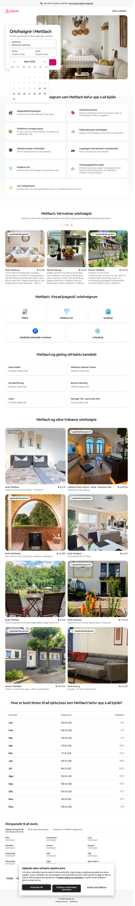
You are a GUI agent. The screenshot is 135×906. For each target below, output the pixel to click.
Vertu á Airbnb (119, 11)
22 (40, 88)
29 (40, 94)
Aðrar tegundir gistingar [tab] (38, 829)
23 (45, 88)
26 (24, 94)
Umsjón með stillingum (96, 887)
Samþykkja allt (36, 887)
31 (14, 99)
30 (45, 94)
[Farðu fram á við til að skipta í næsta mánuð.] (44, 61)
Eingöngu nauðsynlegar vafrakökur (66, 888)
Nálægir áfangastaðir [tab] (14, 829)
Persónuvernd (61, 901)
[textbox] (21, 54)
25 (19, 94)
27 (29, 94)
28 (34, 94)
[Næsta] (71, 225)
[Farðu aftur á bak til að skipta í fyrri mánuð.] (14, 61)
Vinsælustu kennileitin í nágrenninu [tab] (67, 829)
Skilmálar (74, 901)
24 (14, 94)
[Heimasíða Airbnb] (12, 11)
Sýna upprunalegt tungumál (81, 3)
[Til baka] (62, 225)
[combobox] (33, 45)
